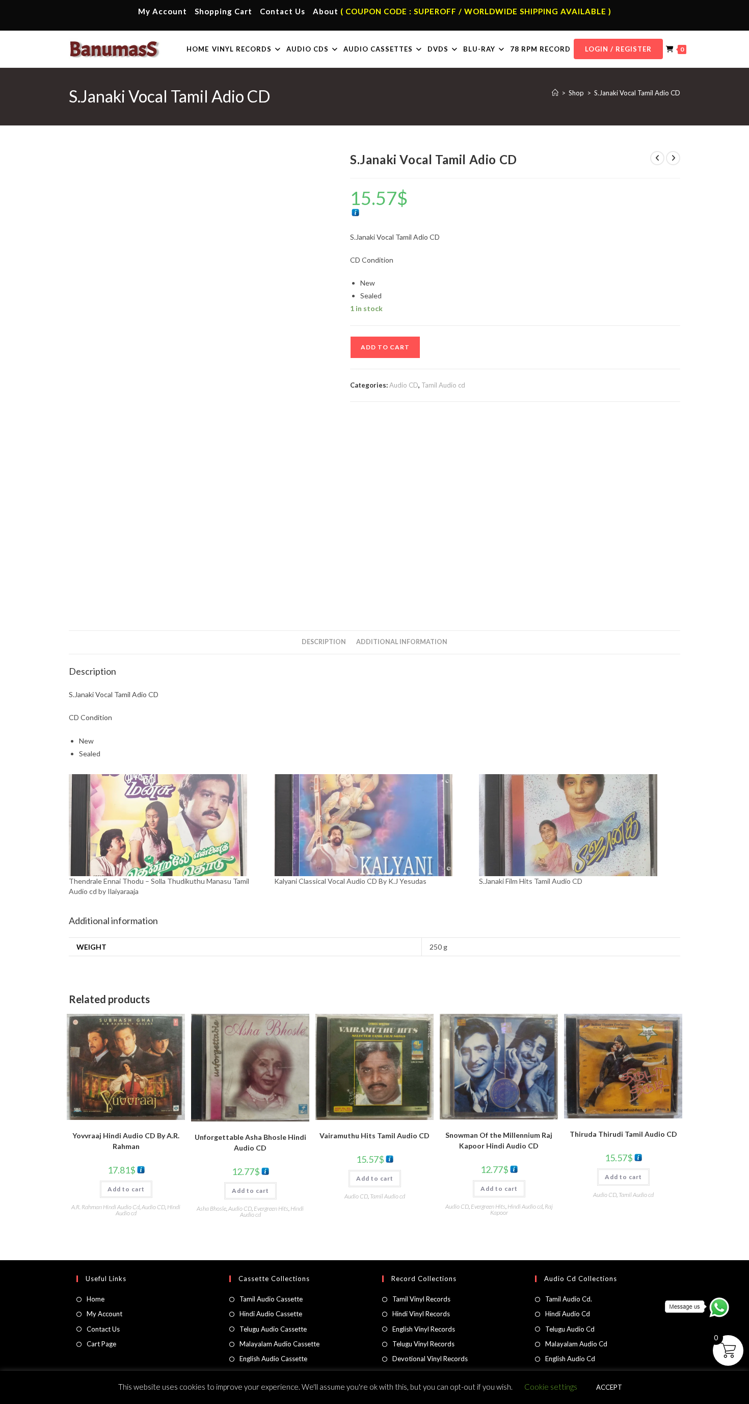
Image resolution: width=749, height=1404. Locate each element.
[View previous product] (657, 158)
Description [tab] (324, 642)
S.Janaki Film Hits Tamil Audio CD (530, 881)
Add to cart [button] (126, 1189)
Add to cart (385, 347)
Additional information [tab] (401, 642)
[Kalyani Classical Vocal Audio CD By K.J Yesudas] (371, 825)
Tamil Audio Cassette (271, 1299)
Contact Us (282, 11)
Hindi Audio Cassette (270, 1314)
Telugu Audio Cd (570, 1329)
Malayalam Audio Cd (576, 1344)
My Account (162, 11)
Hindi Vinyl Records (421, 1314)
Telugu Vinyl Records (423, 1344)
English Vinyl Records (423, 1329)
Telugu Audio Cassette (273, 1329)
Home (95, 1299)
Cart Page (101, 1344)
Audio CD (403, 385)
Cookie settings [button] (550, 1386)
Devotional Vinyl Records (430, 1359)
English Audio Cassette (273, 1359)
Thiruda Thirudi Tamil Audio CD (623, 1134)
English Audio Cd (570, 1359)
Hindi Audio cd (525, 1206)
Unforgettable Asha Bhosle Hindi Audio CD (250, 1142)
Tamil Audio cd (443, 385)
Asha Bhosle (211, 1208)
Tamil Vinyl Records (421, 1299)
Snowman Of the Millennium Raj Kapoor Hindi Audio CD (498, 1140)
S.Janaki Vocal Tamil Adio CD (637, 93)
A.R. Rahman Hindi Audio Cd (105, 1207)
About (325, 11)
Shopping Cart (223, 11)
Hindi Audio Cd (567, 1314)
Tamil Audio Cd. (568, 1299)
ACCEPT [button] (609, 1387)
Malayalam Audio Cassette (279, 1344)
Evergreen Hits (271, 1208)
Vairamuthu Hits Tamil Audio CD (374, 1135)
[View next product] (673, 158)
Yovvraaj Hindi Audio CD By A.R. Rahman (125, 1141)
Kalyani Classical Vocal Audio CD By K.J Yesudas (350, 881)
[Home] (555, 93)
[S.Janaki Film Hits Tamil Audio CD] (576, 825)
